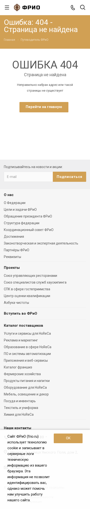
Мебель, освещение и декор (26, 394)
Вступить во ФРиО (20, 313)
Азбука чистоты (16, 303)
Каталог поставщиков (23, 325)
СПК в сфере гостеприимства (27, 289)
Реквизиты (12, 257)
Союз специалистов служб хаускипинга (35, 282)
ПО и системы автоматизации (27, 354)
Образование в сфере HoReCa (27, 347)
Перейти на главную (44, 107)
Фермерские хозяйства (22, 374)
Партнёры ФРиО (16, 250)
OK (68, 438)
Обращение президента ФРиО (28, 216)
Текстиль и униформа (21, 408)
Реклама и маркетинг (21, 340)
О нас (9, 195)
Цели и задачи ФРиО (20, 209)
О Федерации (14, 203)
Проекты (12, 267)
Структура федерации (21, 223)
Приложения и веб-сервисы (26, 360)
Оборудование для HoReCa (25, 387)
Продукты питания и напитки (27, 381)
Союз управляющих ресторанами (30, 276)
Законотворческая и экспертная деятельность (41, 243)
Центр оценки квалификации (27, 296)
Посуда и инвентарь (20, 401)
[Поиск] (82, 7)
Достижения (14, 236)
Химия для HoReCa (19, 414)
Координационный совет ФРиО (29, 230)
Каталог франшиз (18, 367)
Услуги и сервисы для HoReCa (27, 333)
